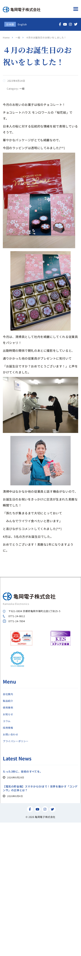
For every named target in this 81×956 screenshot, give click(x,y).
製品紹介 (8, 700)
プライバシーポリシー (15, 741)
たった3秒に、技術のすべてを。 (23, 771)
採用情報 (8, 727)
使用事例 (8, 707)
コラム (7, 721)
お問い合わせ (10, 734)
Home (6, 37)
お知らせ (8, 714)
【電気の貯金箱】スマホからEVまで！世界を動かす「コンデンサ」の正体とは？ (40, 788)
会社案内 (8, 694)
